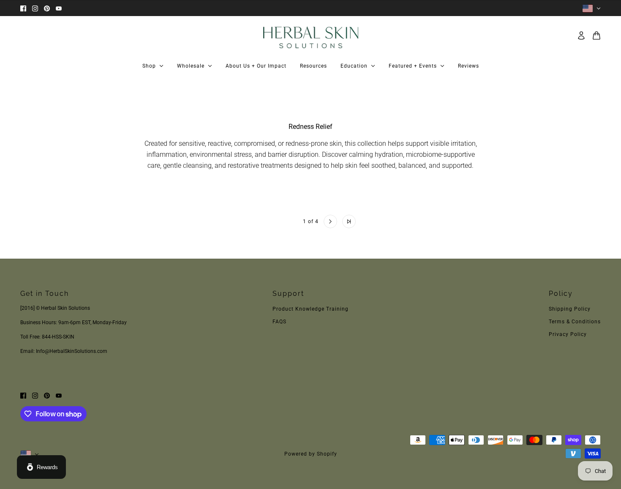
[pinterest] (47, 8)
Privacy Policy (568, 334)
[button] (272, 221)
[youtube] (58, 8)
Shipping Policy (570, 309)
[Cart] (596, 35)
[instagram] (35, 8)
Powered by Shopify (310, 454)
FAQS (279, 322)
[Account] (581, 35)
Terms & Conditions (575, 322)
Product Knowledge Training (310, 309)
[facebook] (23, 8)
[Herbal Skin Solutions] (310, 35)
